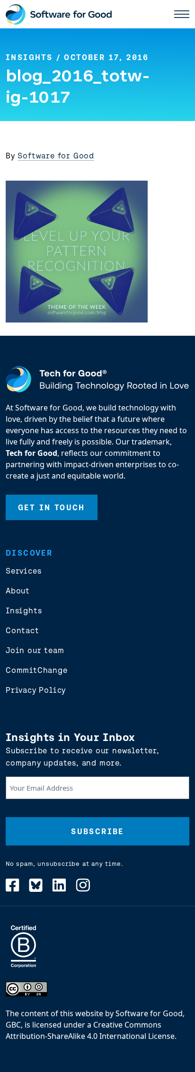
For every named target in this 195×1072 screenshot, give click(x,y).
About (18, 590)
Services (23, 571)
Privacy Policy (36, 690)
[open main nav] (181, 14)
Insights (29, 57)
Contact (22, 630)
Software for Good (56, 155)
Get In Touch (51, 507)
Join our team (35, 650)
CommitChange (37, 670)
